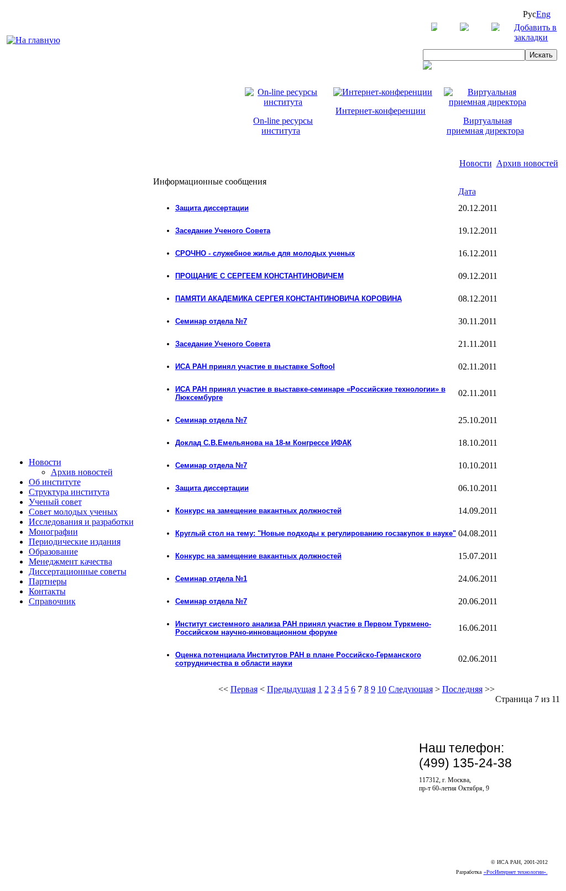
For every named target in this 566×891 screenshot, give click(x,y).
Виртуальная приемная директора (485, 125)
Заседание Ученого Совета (222, 230)
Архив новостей (527, 163)
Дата (467, 191)
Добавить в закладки (535, 32)
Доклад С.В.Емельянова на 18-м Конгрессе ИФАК (263, 443)
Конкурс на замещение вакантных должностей (258, 511)
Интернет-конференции (381, 110)
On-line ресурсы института (283, 125)
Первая (244, 689)
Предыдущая (291, 689)
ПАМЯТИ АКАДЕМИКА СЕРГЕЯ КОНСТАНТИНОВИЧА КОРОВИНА (288, 298)
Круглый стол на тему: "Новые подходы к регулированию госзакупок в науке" (315, 533)
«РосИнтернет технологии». (516, 872)
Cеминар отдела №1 (211, 578)
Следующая (411, 689)
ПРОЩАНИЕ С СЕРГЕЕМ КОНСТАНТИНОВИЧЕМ (259, 276)
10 (382, 689)
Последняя (462, 689)
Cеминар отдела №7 (211, 321)
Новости (475, 163)
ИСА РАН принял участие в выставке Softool (255, 366)
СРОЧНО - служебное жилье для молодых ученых (265, 253)
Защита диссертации (212, 208)
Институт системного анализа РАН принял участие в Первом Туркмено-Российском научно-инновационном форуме (303, 628)
